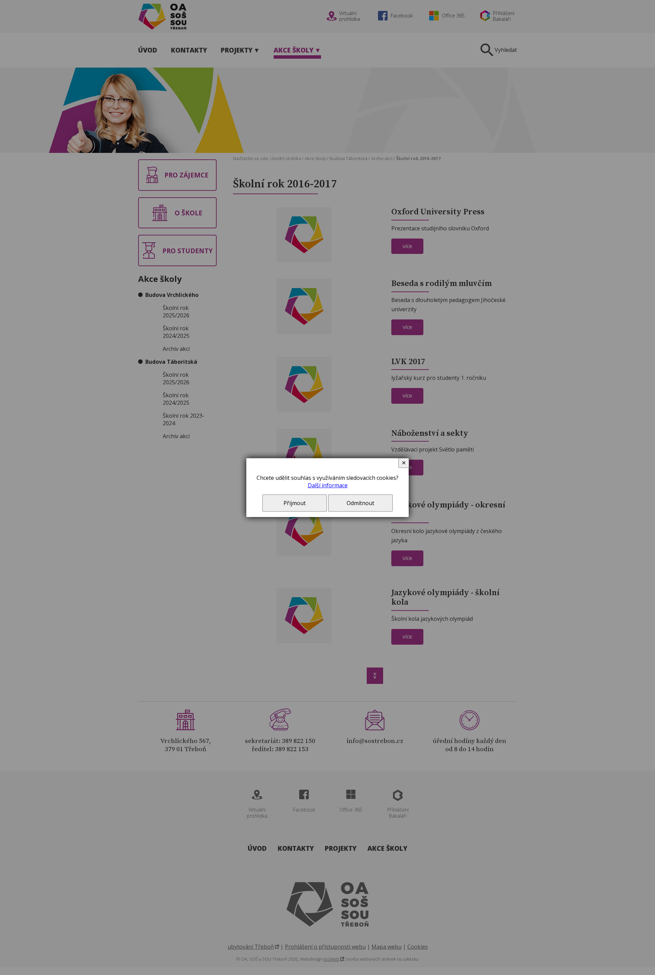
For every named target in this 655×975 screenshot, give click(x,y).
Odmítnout (360, 503)
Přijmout (294, 503)
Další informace (328, 485)
